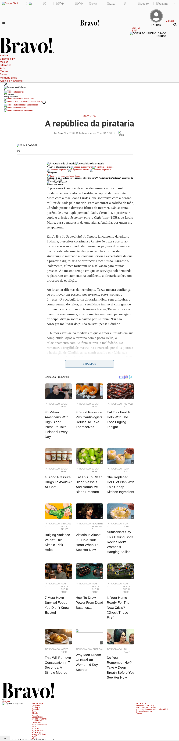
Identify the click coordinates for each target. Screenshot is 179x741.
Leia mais (89, 363)
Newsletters (28, 110)
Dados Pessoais (33, 105)
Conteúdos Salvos (35, 101)
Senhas (23, 108)
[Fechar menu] (5, 84)
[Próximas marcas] (174, 3)
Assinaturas (28, 99)
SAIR (134, 30)
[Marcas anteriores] (26, 3)
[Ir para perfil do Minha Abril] (89, 92)
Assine (170, 21)
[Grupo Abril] (10, 3)
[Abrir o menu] (4, 23)
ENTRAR (134, 27)
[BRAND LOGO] (26, 52)
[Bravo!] (89, 30)
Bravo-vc (89, 116)
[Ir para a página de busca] (175, 24)
